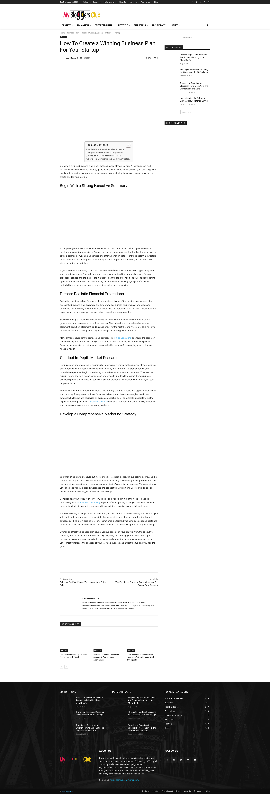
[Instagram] (196, 2)
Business (70, 33)
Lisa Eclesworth (72, 58)
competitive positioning (88, 502)
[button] (206, 25)
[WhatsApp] (99, 65)
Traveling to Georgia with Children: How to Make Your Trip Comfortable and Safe (194, 86)
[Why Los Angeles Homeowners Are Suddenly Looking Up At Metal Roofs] (171, 58)
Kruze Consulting (122, 338)
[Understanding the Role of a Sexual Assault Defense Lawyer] (171, 101)
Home (62, 33)
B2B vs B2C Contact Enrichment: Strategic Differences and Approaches (106, 657)
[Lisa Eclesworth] (62, 58)
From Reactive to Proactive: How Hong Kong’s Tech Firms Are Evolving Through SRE (142, 657)
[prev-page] (61, 667)
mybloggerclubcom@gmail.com (124, 780)
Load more (186, 112)
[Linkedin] (200, 2)
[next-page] (66, 667)
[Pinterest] (204, 2)
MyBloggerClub (68, 791)
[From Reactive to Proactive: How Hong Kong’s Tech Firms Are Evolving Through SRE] (142, 641)
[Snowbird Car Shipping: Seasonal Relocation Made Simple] (75, 641)
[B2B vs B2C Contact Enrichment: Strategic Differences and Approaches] (109, 641)
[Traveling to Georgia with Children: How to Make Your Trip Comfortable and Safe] (171, 87)
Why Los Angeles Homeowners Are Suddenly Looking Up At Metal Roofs (193, 57)
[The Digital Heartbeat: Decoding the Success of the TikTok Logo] (171, 73)
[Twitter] (86, 65)
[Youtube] (208, 2)
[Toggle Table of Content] (127, 145)
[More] (106, 65)
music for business (98, 401)
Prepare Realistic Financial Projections (105, 152)
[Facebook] (192, 2)
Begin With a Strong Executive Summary (106, 149)
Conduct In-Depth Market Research (104, 156)
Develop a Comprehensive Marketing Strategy (109, 159)
